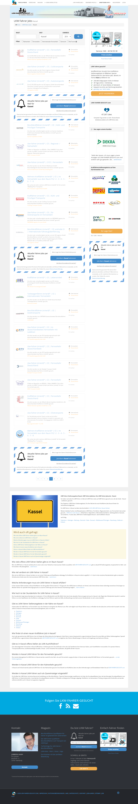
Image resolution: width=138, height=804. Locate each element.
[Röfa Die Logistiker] (114, 219)
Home (18, 25)
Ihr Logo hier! (106, 231)
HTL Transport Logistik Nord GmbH (37, 188)
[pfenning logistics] (99, 178)
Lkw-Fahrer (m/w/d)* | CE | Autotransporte (45, 81)
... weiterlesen (33, 566)
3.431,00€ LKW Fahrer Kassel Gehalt (99, 508)
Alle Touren (72, 41)
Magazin (40, 2)
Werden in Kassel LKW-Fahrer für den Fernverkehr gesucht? (30, 552)
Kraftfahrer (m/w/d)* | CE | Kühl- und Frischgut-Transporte (43, 196)
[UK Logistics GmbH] (20, 84)
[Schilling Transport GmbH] (20, 199)
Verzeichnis (32, 2)
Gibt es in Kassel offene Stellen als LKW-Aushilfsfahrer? (29, 549)
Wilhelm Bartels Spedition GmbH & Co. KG (39, 59)
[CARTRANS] (20, 313)
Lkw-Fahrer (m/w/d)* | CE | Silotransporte (45, 413)
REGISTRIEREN (116, 2)
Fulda (87, 520)
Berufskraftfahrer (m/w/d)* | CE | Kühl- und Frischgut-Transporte (46, 126)
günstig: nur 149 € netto (102, 89)
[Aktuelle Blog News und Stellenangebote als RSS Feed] (68, 706)
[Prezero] (99, 219)
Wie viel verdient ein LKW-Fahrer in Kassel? (25, 538)
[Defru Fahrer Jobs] (99, 191)
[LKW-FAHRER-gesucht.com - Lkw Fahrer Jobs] (14, 2)
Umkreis (66, 33)
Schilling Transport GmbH (34, 205)
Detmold (82, 520)
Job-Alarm (90, 793)
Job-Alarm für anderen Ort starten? (66, 110)
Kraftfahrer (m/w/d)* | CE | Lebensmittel (44, 277)
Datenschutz (73, 793)
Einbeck (63, 522)
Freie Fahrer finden (106, 58)
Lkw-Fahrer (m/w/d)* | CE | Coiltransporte (45, 66)
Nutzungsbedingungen (56, 793)
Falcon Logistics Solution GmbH (36, 74)
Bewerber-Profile (91, 2)
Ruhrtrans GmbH (32, 303)
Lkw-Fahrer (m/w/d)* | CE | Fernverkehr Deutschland (44, 364)
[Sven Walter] (114, 203)
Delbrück (119, 520)
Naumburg (113, 520)
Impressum (43, 793)
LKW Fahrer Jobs (26, 25)
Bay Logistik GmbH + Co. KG (35, 423)
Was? (18, 33)
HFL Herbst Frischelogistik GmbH (36, 286)
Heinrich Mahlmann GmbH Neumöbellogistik (40, 169)
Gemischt (63, 41)
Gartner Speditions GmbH (34, 136)
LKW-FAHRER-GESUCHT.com (83, 565)
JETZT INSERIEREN (106, 93)
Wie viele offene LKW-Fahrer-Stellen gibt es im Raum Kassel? (30, 535)
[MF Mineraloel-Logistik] (114, 180)
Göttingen (70, 520)
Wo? (41, 33)
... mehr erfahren (79, 587)
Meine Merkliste (51, 2)
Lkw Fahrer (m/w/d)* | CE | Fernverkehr (44, 380)
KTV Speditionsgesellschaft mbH (36, 339)
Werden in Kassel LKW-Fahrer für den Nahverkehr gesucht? (30, 554)
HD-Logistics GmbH (32, 242)
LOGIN (124, 2)
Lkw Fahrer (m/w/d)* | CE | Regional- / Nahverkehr (43, 144)
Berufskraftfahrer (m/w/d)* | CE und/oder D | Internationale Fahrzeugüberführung (46, 230)
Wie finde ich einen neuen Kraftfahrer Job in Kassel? (28, 547)
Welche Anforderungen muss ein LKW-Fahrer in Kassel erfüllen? (31, 540)
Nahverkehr (26, 41)
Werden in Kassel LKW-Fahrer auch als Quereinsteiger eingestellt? (32, 556)
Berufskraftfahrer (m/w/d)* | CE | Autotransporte (41, 311)
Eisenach (92, 520)
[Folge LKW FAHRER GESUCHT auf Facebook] (60, 706)
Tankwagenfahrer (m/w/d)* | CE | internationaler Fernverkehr (41, 295)
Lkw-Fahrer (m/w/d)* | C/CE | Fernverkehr (45, 162)
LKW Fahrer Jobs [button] (78, 2)
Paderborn (64, 520)
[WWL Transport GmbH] (20, 146)
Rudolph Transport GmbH (34, 372)
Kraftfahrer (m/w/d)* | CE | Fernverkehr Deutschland (44, 51)
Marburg (76, 520)
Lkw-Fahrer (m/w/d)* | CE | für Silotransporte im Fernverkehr (40, 213)
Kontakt (82, 793)
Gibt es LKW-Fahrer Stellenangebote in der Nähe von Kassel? (30, 545)
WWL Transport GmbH (33, 155)
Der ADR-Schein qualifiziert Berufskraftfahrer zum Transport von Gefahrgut (53, 741)
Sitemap (97, 793)
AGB (67, 793)
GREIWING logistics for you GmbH (36, 222)
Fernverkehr (36, 41)
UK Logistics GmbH (32, 90)
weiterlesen (118, 160)
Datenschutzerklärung (56, 116)
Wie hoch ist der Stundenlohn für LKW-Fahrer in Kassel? (29, 542)
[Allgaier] (114, 191)
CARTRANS (30, 320)
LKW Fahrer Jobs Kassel (73, 513)
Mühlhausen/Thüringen (102, 520)
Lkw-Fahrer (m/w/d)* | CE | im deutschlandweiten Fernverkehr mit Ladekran (42, 329)
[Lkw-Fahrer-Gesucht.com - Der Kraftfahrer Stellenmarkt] (22, 11)
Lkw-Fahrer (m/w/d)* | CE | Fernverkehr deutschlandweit (44, 347)
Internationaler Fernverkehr (50, 41)
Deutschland (74, 51)
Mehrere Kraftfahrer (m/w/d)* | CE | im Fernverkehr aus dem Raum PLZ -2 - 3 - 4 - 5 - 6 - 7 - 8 (46, 178)
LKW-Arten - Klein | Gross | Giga (52, 751)
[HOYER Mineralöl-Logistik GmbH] (99, 203)
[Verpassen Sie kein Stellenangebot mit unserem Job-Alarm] (75, 706)
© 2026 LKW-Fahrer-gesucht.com (27, 793)
